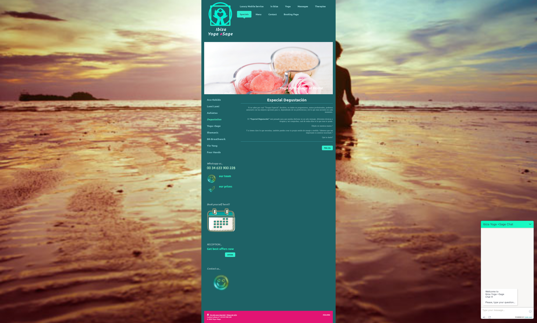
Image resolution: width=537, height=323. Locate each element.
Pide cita (327, 148)
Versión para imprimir (217, 315)
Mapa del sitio (232, 315)
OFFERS (230, 255)
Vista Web (326, 314)
